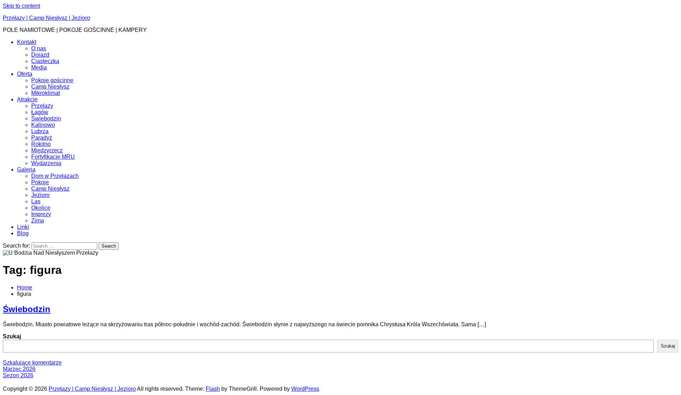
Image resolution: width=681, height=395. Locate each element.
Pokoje (40, 182)
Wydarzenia (46, 163)
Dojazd (40, 55)
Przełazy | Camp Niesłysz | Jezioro (46, 18)
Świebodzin (46, 118)
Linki (23, 227)
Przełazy (42, 106)
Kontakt (26, 42)
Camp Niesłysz (50, 87)
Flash (213, 389)
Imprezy (41, 214)
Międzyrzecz (47, 150)
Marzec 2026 (19, 369)
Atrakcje (27, 99)
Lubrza (40, 131)
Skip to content (21, 6)
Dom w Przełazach (55, 176)
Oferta (24, 74)
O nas (38, 48)
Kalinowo (43, 125)
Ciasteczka (45, 61)
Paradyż (41, 138)
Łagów (39, 112)
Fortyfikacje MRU (53, 157)
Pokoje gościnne (52, 80)
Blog (23, 233)
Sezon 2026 (18, 375)
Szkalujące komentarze (32, 363)
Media (39, 67)
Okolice (40, 208)
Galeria (26, 170)
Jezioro (40, 195)
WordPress (305, 389)
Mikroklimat (45, 93)
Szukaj (12, 336)
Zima (37, 221)
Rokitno (41, 144)
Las (35, 201)
